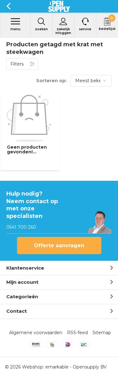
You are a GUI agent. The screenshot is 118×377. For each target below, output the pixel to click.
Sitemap (102, 332)
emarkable (57, 367)
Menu (15, 29)
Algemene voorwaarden (35, 332)
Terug (8, 6)
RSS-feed (77, 332)
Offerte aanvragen (59, 245)
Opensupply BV (90, 367)
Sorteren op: (51, 80)
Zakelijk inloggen (63, 31)
